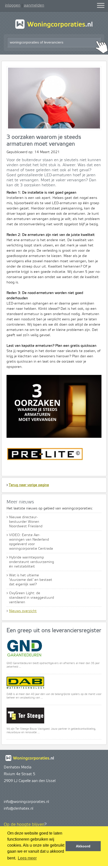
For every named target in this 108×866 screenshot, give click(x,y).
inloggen (12, 5)
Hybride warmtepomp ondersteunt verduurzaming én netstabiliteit (31, 562)
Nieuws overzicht (23, 611)
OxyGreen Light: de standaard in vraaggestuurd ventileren (31, 597)
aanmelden (34, 5)
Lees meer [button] (27, 858)
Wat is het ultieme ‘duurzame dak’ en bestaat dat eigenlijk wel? (30, 580)
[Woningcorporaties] (54, 28)
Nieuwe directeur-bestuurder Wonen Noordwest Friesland (25, 522)
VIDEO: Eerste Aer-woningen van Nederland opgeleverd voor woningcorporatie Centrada (31, 542)
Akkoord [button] (83, 846)
